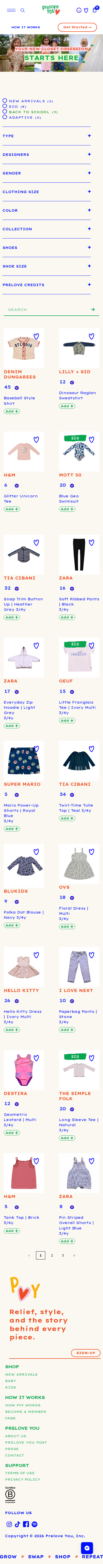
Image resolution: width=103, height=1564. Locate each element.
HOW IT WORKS (26, 27)
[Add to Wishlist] (36, 336)
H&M (10, 475)
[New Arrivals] (4, 100)
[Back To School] (4, 111)
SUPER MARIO (22, 784)
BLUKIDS (16, 891)
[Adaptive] (4, 117)
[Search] (93, 309)
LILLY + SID (74, 371)
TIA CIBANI (20, 578)
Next (74, 1255)
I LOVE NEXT (76, 990)
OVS (64, 887)
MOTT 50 (70, 475)
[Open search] (22, 10)
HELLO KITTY (21, 990)
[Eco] (4, 106)
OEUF (66, 681)
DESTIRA (15, 1093)
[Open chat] (87, 1548)
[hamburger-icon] (11, 10)
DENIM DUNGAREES (20, 374)
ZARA (66, 578)
